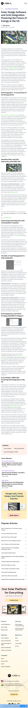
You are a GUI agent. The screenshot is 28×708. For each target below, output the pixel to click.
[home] (6, 3)
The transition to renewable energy (9, 115)
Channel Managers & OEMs (6, 644)
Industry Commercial (6, 650)
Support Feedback (5, 666)
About (2, 658)
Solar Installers (5, 638)
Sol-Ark (17, 646)
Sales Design (4, 627)
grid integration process (15, 405)
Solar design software (12, 68)
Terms (2, 664)
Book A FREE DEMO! (6, 217)
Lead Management (5, 624)
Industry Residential (6, 647)
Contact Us (14, 694)
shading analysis (14, 192)
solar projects (16, 235)
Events (17, 640)
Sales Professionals (6, 640)
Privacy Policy (4, 661)
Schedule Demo (14, 600)
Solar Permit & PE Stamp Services (19, 629)
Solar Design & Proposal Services (19, 625)
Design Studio (4, 630)
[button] (25, 3)
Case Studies (18, 643)
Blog (16, 638)
